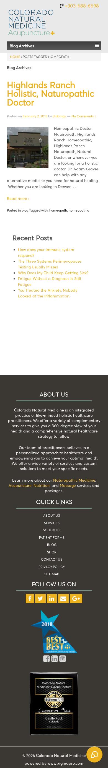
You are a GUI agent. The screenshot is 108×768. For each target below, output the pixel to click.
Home (15, 57)
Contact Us (51, 559)
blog (25, 210)
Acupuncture (20, 485)
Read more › (18, 198)
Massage (68, 485)
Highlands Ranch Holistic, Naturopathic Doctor (50, 93)
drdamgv (59, 116)
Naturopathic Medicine (74, 480)
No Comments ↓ (83, 116)
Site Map (51, 574)
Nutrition (42, 485)
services (52, 523)
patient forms (52, 537)
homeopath (58, 210)
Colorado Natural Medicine (60, 755)
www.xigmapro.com (65, 763)
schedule (52, 530)
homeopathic (79, 210)
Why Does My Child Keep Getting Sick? (53, 272)
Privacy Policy (51, 567)
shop (51, 552)
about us (51, 515)
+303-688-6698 (82, 6)
